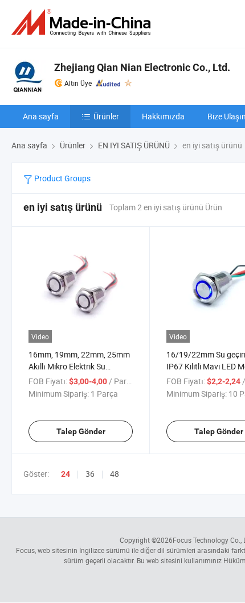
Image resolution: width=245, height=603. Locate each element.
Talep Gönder (80, 431)
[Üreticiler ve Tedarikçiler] (83, 22)
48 (114, 473)
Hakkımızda (163, 116)
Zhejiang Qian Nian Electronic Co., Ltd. (142, 67)
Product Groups (61, 178)
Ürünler (106, 116)
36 (90, 473)
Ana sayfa (41, 116)
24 (65, 474)
